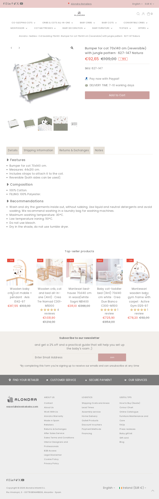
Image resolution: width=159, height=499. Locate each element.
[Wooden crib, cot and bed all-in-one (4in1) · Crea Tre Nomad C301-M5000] (49, 272)
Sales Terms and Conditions (59, 437)
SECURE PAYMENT (100, 380)
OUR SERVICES (138, 380)
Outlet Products (90, 420)
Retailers (49, 424)
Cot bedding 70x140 (49, 36)
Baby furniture (101, 28)
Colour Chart (126, 407)
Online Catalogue (129, 411)
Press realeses (128, 429)
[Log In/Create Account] (143, 13)
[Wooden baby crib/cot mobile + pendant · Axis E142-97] (19, 272)
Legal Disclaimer (53, 454)
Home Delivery (90, 416)
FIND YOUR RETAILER (26, 380)
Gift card (124, 437)
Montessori (18, 28)
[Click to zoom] (72, 47)
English (136, 3)
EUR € (148, 3)
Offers (142, 28)
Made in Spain (51, 420)
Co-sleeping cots (22, 22)
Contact (48, 403)
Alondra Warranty (53, 416)
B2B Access (50, 450)
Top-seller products (79, 251)
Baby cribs (86, 22)
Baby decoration (73, 28)
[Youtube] (21, 4)
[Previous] (11, 47)
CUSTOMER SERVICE (63, 380)
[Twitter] (17, 4)
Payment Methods (91, 429)
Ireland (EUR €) (133, 488)
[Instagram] (6, 4)
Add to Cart (117, 95)
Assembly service (91, 411)
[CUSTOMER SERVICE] (47, 380)
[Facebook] (4, 4)
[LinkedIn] (9, 4)
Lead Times (88, 407)
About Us (49, 407)
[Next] (19, 47)
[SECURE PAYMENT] (86, 380)
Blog (122, 441)
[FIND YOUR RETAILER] (9, 380)
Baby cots (108, 22)
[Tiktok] (15, 4)
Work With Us (51, 411)
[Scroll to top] (153, 490)
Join (112, 357)
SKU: (88, 68)
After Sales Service (54, 433)
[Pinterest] (12, 4)
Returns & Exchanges (74, 150)
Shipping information (38, 150)
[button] (48, 310)
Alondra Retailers (81, 3)
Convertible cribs (134, 22)
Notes (99, 150)
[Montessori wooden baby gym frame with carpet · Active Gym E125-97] (139, 272)
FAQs (122, 424)
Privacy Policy (51, 463)
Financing (87, 433)
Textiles (124, 28)
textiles (33, 36)
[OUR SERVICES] (125, 380)
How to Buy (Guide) (130, 403)
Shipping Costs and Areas (95, 403)
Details (13, 150)
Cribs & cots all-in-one (56, 22)
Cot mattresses (43, 28)
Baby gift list (126, 433)
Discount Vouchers (92, 424)
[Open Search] (138, 13)
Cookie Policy (51, 459)
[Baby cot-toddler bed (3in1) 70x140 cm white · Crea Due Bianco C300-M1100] (109, 272)
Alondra (23, 36)
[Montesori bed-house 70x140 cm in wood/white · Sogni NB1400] (79, 272)
